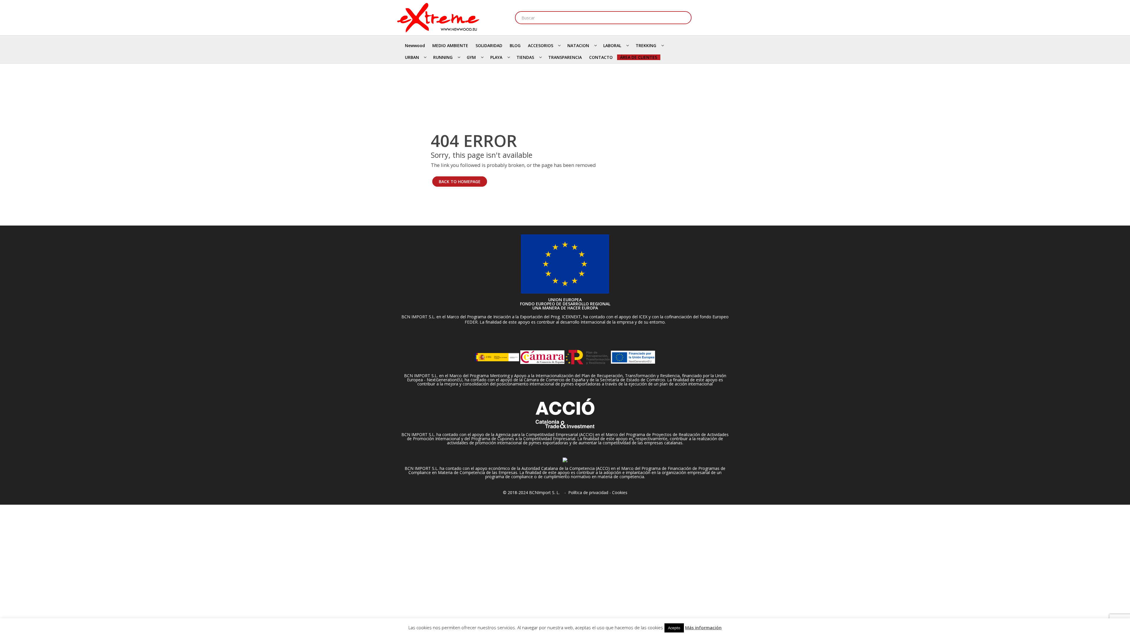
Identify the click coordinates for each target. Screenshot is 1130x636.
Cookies (619, 492)
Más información (703, 627)
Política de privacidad (588, 492)
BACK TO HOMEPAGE (460, 181)
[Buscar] (685, 18)
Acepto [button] (674, 627)
